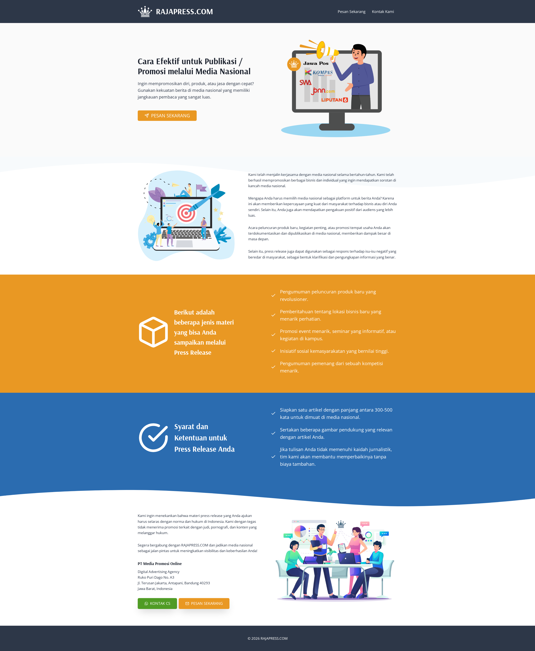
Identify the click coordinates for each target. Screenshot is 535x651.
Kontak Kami (383, 11)
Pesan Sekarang (352, 11)
